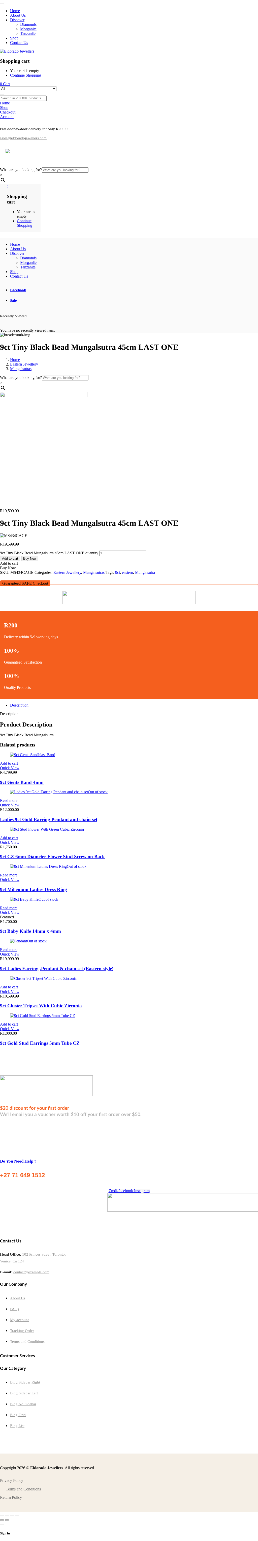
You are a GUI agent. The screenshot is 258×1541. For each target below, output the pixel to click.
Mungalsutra (145, 572)
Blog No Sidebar (23, 1404)
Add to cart (10, 558)
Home (15, 359)
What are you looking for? (21, 170)
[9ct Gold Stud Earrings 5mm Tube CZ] (42, 1015)
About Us (17, 1298)
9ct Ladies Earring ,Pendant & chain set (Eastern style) (56, 968)
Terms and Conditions (27, 1342)
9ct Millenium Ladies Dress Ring (33, 889)
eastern (127, 572)
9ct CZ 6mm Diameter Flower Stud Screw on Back (52, 856)
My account (19, 1320)
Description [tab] (19, 705)
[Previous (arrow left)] (2, 1520)
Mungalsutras (20, 369)
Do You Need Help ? (18, 1161)
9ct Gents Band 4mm (22, 782)
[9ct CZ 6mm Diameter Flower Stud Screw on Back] (47, 829)
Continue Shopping (25, 75)
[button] (25, 583)
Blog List (17, 1426)
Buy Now (29, 558)
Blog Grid (18, 1415)
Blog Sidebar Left (24, 1393)
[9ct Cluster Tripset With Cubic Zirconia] (43, 978)
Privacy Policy (11, 1480)
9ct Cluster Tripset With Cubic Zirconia (41, 1005)
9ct (117, 572)
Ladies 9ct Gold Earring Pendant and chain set (48, 819)
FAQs (14, 1309)
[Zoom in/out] (2, 1515)
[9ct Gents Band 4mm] (32, 755)
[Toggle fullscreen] (7, 1515)
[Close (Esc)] (17, 1515)
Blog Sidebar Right (25, 1382)
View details (10, 502)
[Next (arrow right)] (7, 1520)
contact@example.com (31, 1272)
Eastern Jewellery (24, 364)
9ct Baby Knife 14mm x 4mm (30, 931)
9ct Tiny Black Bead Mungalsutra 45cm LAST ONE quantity (49, 553)
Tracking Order (22, 1331)
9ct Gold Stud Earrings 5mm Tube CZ (40, 1043)
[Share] (12, 1515)
